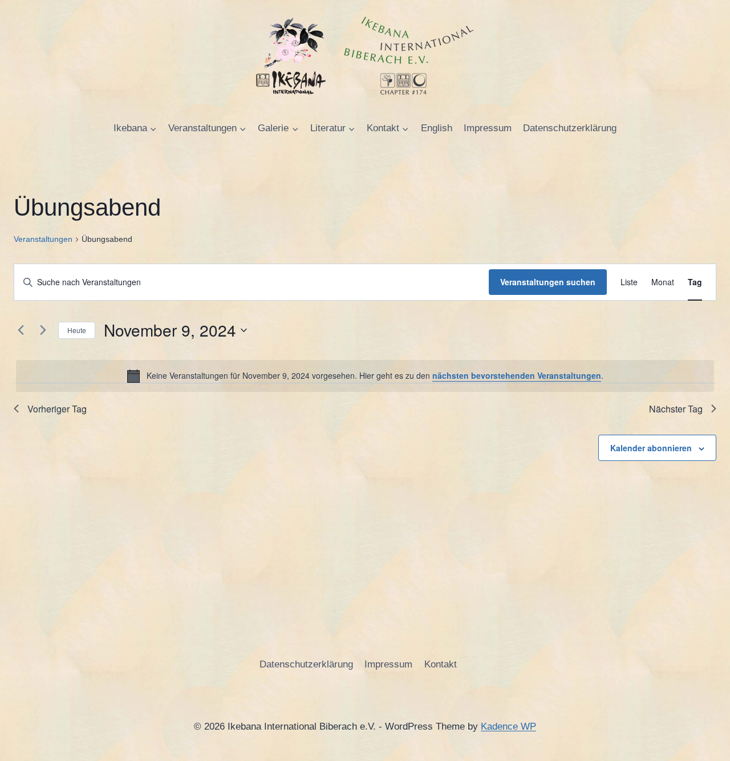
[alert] (365, 376)
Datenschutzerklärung (570, 128)
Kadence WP (508, 726)
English (436, 128)
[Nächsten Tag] (43, 330)
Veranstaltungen (43, 239)
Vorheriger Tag (57, 408)
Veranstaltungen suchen (547, 282)
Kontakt (440, 664)
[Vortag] (20, 330)
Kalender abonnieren (651, 448)
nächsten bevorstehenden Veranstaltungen (516, 375)
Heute (76, 330)
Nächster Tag (676, 408)
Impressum (488, 128)
